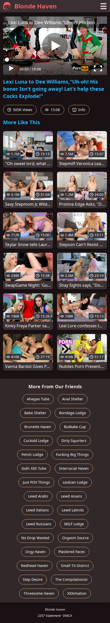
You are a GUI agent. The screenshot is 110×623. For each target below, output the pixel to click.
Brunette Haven (37, 426)
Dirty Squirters (73, 440)
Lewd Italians (37, 510)
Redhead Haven (34, 565)
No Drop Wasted (35, 537)
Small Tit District (75, 565)
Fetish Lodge (32, 454)
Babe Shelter (35, 412)
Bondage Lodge (72, 412)
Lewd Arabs (38, 496)
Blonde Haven (35, 6)
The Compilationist (71, 579)
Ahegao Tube (38, 398)
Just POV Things (36, 482)
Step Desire (32, 579)
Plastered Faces (71, 551)
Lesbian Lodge (75, 482)
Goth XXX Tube (33, 468)
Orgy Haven (35, 551)
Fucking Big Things (72, 454)
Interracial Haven (74, 468)
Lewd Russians (38, 523)
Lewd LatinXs (73, 510)
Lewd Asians (71, 496)
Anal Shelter (72, 398)
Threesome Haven (39, 593)
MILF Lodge (74, 523)
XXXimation (76, 593)
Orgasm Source (75, 537)
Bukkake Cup (75, 426)
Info (81, 109)
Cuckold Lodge (36, 440)
